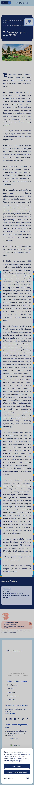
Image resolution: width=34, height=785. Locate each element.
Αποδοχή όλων (17, 766)
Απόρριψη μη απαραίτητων (17, 772)
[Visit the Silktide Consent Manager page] (27, 778)
